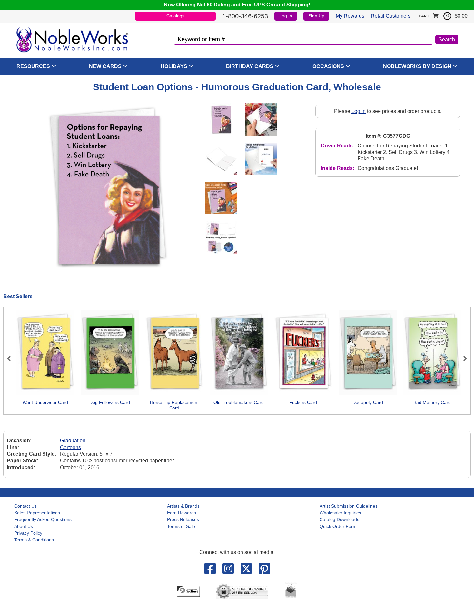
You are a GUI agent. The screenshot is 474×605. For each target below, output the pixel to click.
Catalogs (175, 15)
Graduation (72, 440)
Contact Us (25, 506)
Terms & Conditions (34, 539)
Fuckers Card (303, 402)
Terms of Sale (181, 526)
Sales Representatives (37, 512)
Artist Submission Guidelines (349, 506)
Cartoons (70, 447)
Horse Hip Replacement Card (174, 405)
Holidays (174, 66)
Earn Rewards (181, 512)
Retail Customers (390, 16)
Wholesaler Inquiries (340, 512)
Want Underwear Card (45, 402)
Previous (11, 358)
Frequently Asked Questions (43, 519)
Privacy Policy (28, 533)
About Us (23, 526)
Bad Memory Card (432, 402)
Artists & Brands (183, 506)
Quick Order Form (338, 526)
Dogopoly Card (367, 402)
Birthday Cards (249, 66)
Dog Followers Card (109, 402)
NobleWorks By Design (417, 66)
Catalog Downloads (339, 519)
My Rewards (350, 16)
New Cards (105, 66)
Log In (285, 15)
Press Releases (183, 519)
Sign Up (316, 15)
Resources (33, 66)
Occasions (328, 66)
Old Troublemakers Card (238, 402)
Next (462, 358)
